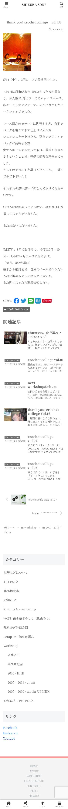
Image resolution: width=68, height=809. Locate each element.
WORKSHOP (34, 776)
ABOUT (34, 771)
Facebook (10, 728)
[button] (60, 598)
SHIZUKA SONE (34, 4)
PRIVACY (34, 796)
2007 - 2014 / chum (18, 309)
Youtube (9, 738)
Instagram (10, 733)
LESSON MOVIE (34, 781)
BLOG (34, 791)
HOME (34, 766)
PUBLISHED (34, 786)
